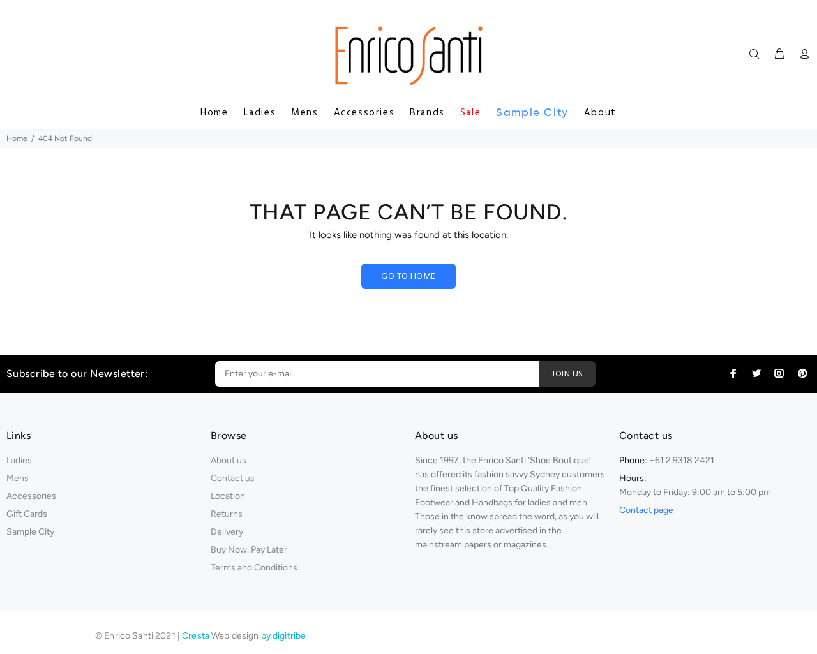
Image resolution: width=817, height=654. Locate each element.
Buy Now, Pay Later (249, 549)
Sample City (532, 112)
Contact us (233, 478)
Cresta (196, 635)
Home (214, 113)
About (600, 113)
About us (228, 460)
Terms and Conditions (254, 567)
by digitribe (283, 635)
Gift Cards (26, 514)
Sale (470, 113)
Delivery (227, 531)
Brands (427, 113)
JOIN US (567, 374)
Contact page (646, 510)
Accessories (364, 113)
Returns (227, 514)
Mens (304, 113)
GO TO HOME (408, 276)
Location (228, 496)
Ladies (260, 113)
